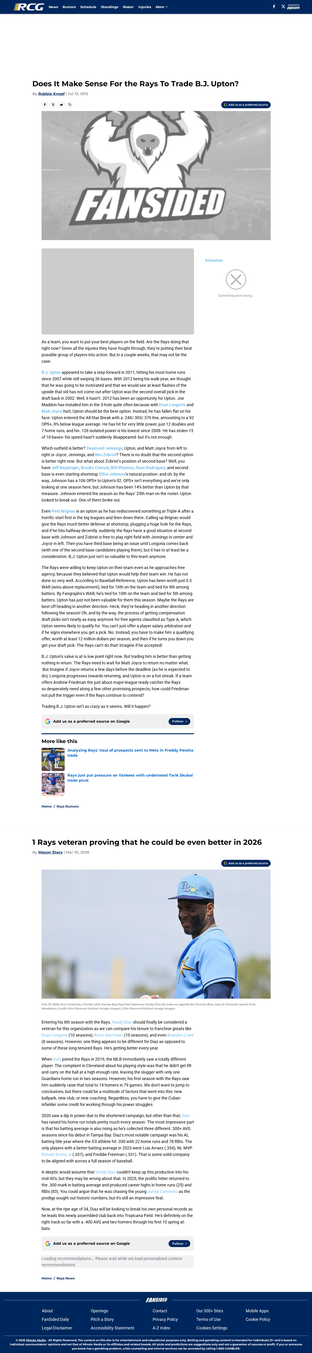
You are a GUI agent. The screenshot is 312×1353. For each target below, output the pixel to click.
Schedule (88, 7)
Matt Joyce (52, 411)
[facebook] (274, 6)
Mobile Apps (257, 1310)
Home (47, 806)
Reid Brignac (63, 511)
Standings (109, 7)
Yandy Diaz (122, 1022)
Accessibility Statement (112, 1327)
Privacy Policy (165, 1319)
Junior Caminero (162, 1191)
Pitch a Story (102, 1319)
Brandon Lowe (180, 1035)
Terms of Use (208, 1319)
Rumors (69, 7)
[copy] (70, 104)
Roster (128, 7)
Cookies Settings (211, 1327)
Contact (160, 1310)
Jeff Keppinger (65, 467)
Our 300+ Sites (209, 1310)
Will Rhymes (122, 467)
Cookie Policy (258, 1319)
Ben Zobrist (105, 454)
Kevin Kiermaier (108, 1035)
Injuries (144, 7)
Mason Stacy (50, 852)
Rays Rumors (68, 806)
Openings (99, 1310)
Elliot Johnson (112, 474)
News (53, 7)
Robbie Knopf (51, 94)
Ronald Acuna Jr (57, 1154)
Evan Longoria (172, 404)
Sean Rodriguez (150, 467)
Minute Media (36, 1340)
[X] (283, 6)
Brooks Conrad (95, 467)
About (47, 1310)
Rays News (66, 1278)
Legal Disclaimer (57, 1327)
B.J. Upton (51, 372)
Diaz (57, 1059)
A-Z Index (161, 1327)
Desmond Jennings (104, 448)
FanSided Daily (55, 1319)
